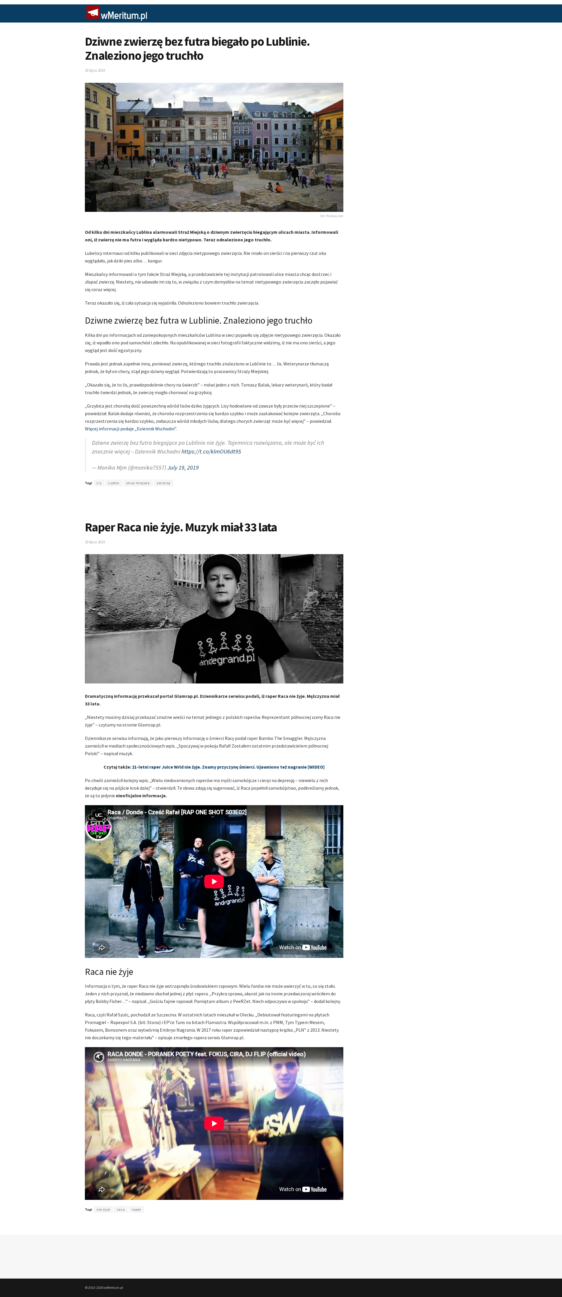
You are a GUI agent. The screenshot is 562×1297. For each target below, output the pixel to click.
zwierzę (163, 483)
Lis (99, 483)
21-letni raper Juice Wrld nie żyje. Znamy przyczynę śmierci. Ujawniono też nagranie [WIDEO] (228, 767)
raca (121, 1209)
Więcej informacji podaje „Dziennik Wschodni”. (131, 429)
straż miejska (138, 483)
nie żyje (103, 1209)
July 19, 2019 (183, 467)
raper (136, 1209)
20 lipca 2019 (95, 70)
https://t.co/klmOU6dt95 (211, 451)
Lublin (113, 483)
